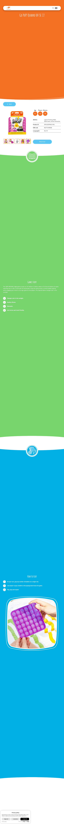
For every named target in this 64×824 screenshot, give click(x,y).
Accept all (25, 819)
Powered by (20, 821)
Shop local (42, 141)
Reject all (6, 819)
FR (53, 8)
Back (10, 104)
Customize (15, 819)
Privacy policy (4, 821)
